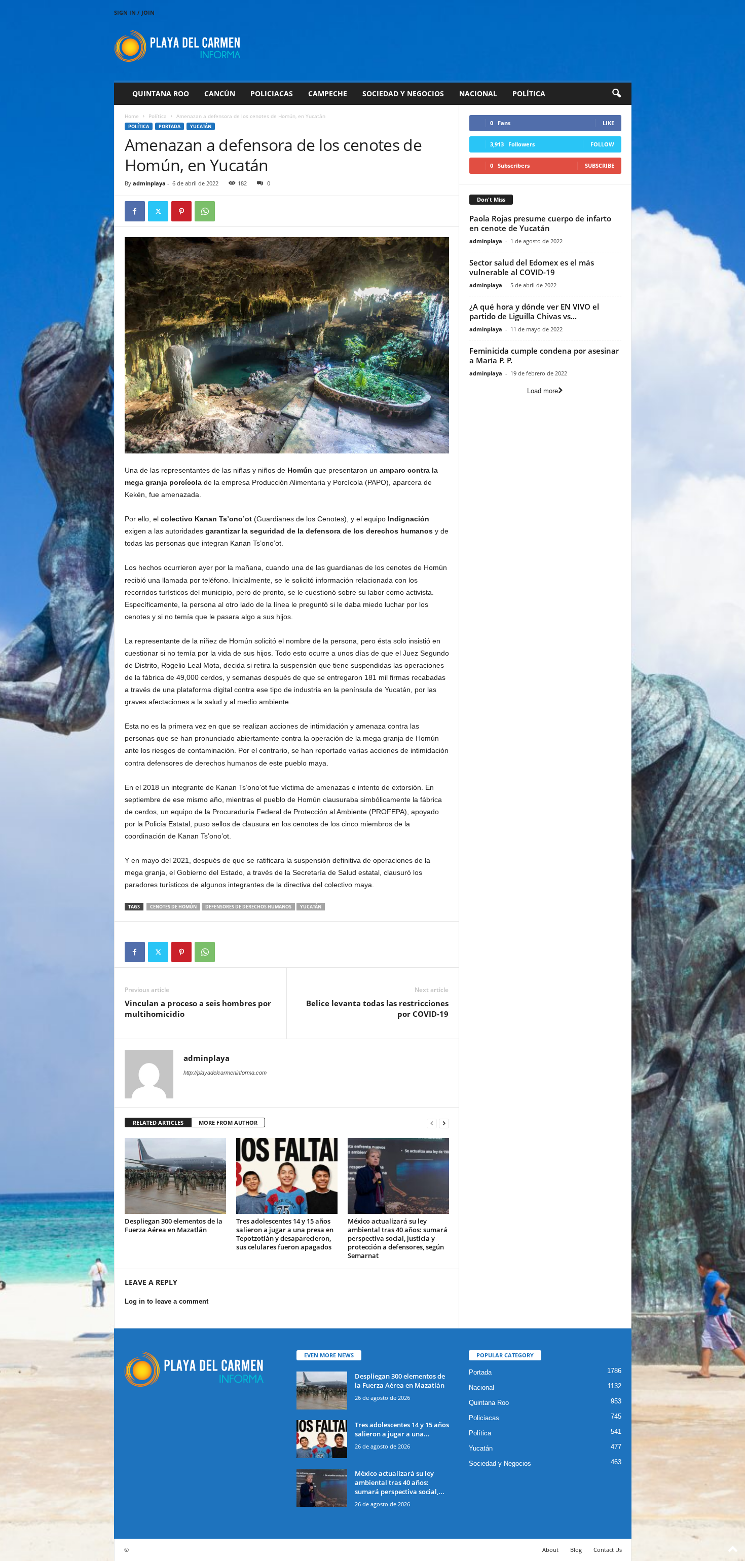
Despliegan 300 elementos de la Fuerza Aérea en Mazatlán (173, 1225)
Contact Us (607, 1549)
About (550, 1549)
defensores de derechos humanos (248, 906)
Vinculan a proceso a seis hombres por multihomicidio (198, 1008)
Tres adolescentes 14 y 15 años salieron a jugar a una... (402, 1429)
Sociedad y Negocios (403, 93)
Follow (602, 144)
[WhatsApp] (205, 211)
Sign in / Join (134, 12)
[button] (616, 94)
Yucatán (200, 126)
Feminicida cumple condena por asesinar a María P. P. (544, 355)
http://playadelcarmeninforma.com (225, 1073)
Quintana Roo (160, 93)
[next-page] (444, 1123)
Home (132, 116)
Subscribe (599, 165)
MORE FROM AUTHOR (228, 1122)
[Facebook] (135, 211)
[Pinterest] (181, 211)
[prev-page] (432, 1123)
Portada (169, 126)
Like (608, 123)
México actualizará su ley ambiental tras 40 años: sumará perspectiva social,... (399, 1482)
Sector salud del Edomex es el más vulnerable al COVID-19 (531, 267)
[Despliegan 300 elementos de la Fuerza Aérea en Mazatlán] (175, 1176)
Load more (542, 391)
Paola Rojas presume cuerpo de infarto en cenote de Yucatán (540, 223)
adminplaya (149, 183)
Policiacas (271, 93)
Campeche (327, 93)
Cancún (219, 93)
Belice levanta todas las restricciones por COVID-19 (377, 1008)
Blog (576, 1549)
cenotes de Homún (173, 906)
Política (528, 93)
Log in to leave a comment (166, 1301)
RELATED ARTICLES (158, 1122)
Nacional (478, 93)
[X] (158, 211)
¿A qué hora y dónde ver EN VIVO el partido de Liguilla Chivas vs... (534, 311)
